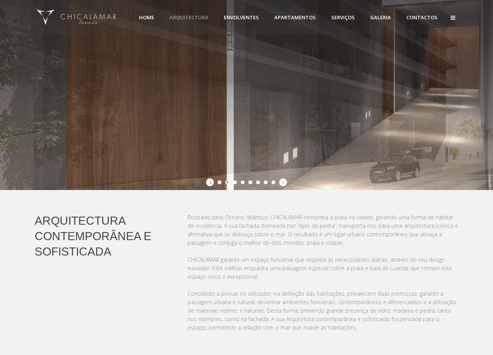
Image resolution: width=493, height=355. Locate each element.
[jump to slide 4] (242, 182)
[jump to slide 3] (235, 182)
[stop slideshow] (282, 182)
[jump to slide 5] (250, 182)
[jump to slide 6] (258, 182)
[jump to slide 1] (219, 182)
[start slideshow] (211, 182)
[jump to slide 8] (273, 182)
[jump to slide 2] (227, 182)
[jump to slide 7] (266, 182)
